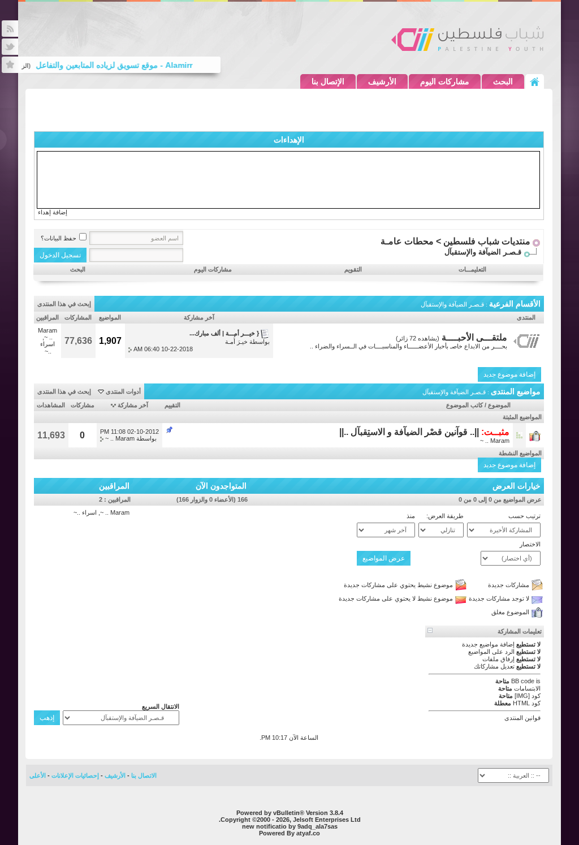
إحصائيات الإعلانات (75, 775)
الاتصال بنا (144, 775)
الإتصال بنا (328, 81)
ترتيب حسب (524, 515)
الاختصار (530, 544)
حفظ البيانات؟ (58, 238)
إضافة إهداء (52, 212)
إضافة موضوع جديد (509, 374)
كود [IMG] (528, 695)
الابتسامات (527, 688)
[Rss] (10, 28)
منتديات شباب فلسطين (486, 241)
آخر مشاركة (133, 405)
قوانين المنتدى (522, 717)
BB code (522, 681)
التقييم (172, 405)
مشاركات (82, 405)
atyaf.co (308, 833)
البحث (503, 81)
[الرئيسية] (534, 81)
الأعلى (37, 775)
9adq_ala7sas (317, 826)
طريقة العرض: (445, 515)
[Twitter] (10, 46)
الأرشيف (382, 81)
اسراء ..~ (47, 347)
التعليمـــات (472, 269)
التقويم (353, 269)
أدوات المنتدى (123, 391)
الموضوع (499, 405)
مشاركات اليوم (444, 81)
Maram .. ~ (47, 333)
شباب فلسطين (467, 38)
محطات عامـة (407, 241)
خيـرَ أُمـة (236, 341)
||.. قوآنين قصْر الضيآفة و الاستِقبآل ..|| (409, 432)
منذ (411, 515)
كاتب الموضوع (464, 405)
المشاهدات (51, 405)
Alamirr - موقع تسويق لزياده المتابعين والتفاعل (120, 65)
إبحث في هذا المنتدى (64, 303)
